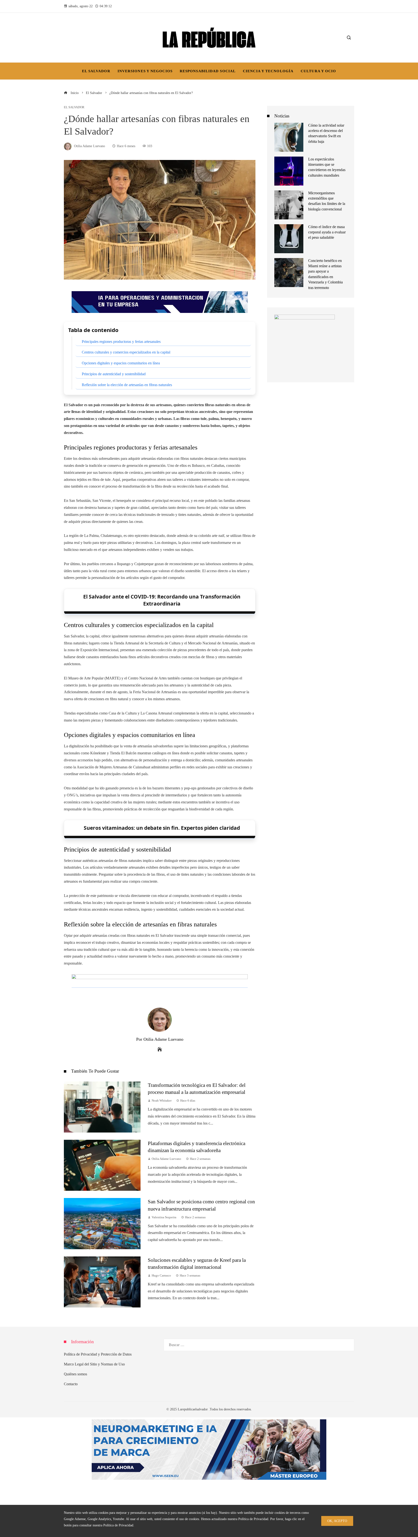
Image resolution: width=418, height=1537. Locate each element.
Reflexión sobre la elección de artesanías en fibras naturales (127, 385)
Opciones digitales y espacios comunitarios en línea (121, 363)
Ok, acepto (337, 1521)
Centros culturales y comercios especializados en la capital (126, 352)
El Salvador (74, 107)
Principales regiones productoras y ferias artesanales (121, 341)
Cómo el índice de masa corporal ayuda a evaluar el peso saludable (327, 232)
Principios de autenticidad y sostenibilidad (114, 374)
